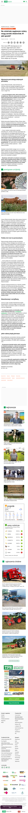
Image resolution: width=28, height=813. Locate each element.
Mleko (16, 750)
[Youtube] (7, 767)
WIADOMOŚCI (3, 380)
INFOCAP (16, 754)
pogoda (10, 506)
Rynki (16, 741)
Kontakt (2, 715)
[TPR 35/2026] (14, 680)
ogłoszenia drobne (13, 561)
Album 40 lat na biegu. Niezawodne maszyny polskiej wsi (7, 744)
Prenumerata (17, 757)
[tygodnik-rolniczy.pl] (8, 1)
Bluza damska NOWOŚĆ (5, 756)
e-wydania (17, 759)
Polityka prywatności (5, 718)
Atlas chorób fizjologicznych (6, 753)
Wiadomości (17, 739)
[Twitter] (12, 42)
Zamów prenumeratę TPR (6, 739)
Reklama (3, 717)
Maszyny (16, 748)
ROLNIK (8, 376)
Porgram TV (17, 729)
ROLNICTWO (3, 376)
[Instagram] (4, 767)
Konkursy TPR (17, 724)
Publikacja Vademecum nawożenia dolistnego (5, 751)
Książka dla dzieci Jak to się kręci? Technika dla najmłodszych (6, 759)
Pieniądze (12, 26)
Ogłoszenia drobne (18, 722)
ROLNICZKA (18, 376)
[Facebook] (9, 42)
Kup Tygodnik (4, 741)
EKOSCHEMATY (10, 380)
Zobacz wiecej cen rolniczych (11, 555)
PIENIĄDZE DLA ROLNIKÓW (6, 378)
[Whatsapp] (20, 42)
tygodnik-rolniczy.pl (5, 26)
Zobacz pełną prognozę (10, 519)
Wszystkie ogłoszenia (14, 660)
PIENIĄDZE (13, 376)
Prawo (16, 744)
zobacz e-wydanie (14, 699)
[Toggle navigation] (2, 1)
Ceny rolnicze (17, 755)
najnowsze (11, 407)
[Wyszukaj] (26, 1)
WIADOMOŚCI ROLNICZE (20, 378)
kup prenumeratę (14, 703)
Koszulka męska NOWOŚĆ (6, 755)
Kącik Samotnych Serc (19, 728)
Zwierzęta (17, 752)
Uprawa (16, 746)
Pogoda (16, 720)
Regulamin (3, 720)
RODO (2, 722)
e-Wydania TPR (18, 726)
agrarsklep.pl (17, 731)
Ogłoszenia (17, 761)
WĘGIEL (13, 378)
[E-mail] (17, 42)
